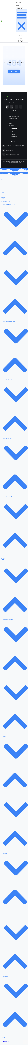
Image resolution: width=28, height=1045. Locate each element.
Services (18, 5)
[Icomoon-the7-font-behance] (20, 107)
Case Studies (19, 7)
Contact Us (19, 8)
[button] (21, 20)
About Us (18, 2)
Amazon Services (20, 4)
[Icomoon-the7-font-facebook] (16, 107)
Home (17, 0)
